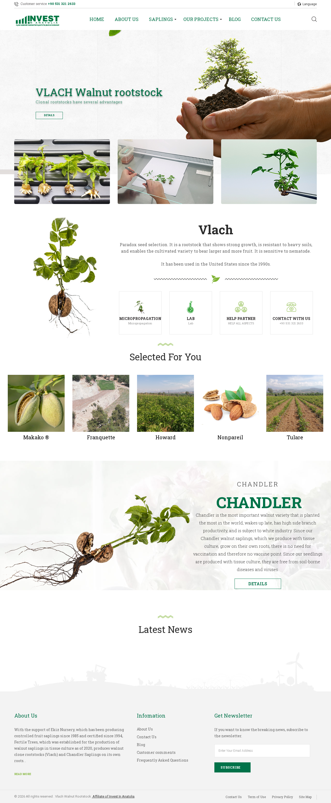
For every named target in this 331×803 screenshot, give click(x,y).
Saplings (161, 19)
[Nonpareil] (230, 402)
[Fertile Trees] (62, 171)
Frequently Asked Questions (162, 760)
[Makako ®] (36, 402)
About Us (127, 19)
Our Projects (201, 19)
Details (49, 115)
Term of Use (257, 797)
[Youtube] (281, 4)
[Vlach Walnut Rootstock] (40, 19)
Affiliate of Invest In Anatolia (113, 796)
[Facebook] (267, 4)
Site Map (305, 797)
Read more (23, 774)
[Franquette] (100, 402)
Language (310, 4)
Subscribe (230, 767)
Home (96, 19)
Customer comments (156, 752)
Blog (235, 19)
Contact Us (266, 19)
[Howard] (165, 402)
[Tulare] (294, 402)
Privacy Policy (282, 797)
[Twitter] (274, 4)
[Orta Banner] (269, 171)
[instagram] (288, 4)
